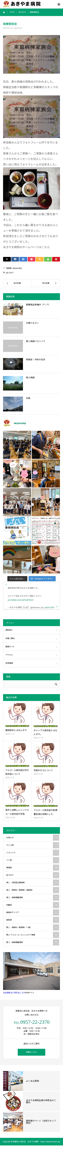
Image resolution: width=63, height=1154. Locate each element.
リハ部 (31, 860)
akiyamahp (17, 268)
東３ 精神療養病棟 (31, 897)
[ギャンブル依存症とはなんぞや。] (46, 715)
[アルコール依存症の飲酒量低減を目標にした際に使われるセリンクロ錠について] (46, 795)
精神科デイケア (31, 912)
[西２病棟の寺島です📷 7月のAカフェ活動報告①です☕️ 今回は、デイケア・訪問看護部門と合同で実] (46, 473)
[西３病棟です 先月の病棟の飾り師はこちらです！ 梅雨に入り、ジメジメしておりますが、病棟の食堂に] (17, 559)
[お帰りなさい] (13, 327)
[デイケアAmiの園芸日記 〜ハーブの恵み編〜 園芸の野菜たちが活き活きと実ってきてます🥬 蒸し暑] (17, 473)
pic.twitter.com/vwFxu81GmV (20, 600)
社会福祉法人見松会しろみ (14, 993)
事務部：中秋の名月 (35, 359)
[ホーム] (4, 12)
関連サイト (10, 647)
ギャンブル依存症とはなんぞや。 (45, 732)
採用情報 (9, 663)
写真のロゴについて (43, 770)
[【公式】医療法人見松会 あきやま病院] (22, 4)
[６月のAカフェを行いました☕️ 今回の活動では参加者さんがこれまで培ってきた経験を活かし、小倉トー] (46, 559)
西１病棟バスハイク (35, 341)
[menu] (58, 4)
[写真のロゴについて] (46, 755)
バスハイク (31, 853)
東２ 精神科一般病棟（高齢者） (31, 890)
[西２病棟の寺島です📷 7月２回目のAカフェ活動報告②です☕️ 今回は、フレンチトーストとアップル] (46, 445)
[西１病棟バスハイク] (13, 346)
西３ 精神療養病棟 (31, 942)
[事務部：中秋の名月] (13, 364)
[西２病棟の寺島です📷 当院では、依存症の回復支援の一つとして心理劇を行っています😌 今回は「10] (46, 502)
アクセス (9, 655)
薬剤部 (31, 920)
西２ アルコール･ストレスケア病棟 (31, 935)
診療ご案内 (10, 638)
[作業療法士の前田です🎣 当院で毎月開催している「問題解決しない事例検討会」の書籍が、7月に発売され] (17, 531)
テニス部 (31, 845)
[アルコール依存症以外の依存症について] (17, 755)
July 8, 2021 (49, 607)
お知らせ (31, 838)
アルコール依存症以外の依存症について (17, 772)
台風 (28, 398)
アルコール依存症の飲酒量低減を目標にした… (45, 812)
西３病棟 (30, 377)
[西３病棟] (13, 383)
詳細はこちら (31, 1052)
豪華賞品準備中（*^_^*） (38, 304)
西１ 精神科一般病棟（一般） (31, 927)
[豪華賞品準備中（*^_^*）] (13, 309)
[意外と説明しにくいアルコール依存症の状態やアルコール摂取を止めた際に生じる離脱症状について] (17, 795)
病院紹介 (9, 630)
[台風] (13, 404)
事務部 (31, 868)
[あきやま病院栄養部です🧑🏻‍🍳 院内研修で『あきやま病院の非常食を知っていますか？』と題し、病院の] (17, 445)
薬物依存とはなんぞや (16, 730)
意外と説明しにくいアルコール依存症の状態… (17, 812)
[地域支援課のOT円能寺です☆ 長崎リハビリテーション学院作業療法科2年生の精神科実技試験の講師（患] (17, 502)
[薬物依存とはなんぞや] (17, 715)
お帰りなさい (32, 323)
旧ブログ (18, 28)
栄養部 (31, 905)
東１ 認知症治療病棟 (31, 883)
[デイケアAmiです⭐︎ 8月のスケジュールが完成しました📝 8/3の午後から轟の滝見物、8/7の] (46, 531)
